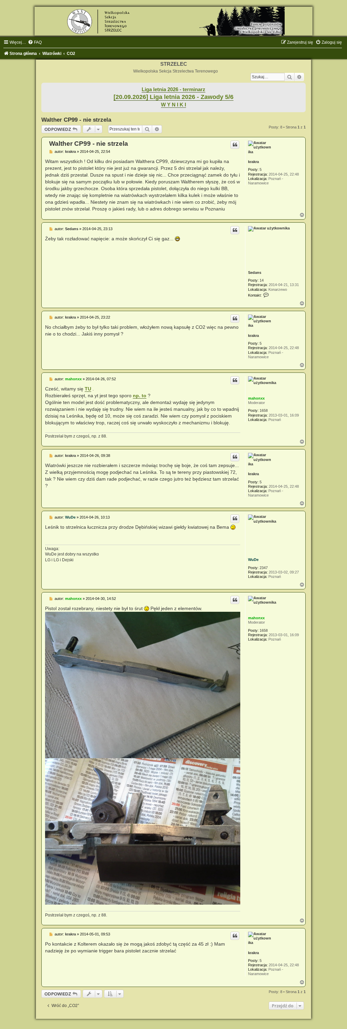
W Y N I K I (173, 104)
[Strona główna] (173, 21)
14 (262, 280)
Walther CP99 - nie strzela (76, 120)
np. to (139, 395)
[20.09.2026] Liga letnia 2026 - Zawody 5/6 (173, 97)
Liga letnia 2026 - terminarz (173, 89)
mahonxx (256, 398)
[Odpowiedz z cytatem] (234, 145)
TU (88, 388)
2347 (264, 568)
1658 (264, 410)
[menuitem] (35, 42)
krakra (253, 162)
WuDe (253, 560)
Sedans (254, 272)
